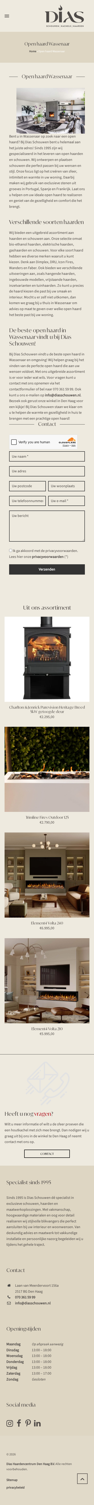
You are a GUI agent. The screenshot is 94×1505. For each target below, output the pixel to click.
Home (32, 51)
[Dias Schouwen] (64, 16)
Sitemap (12, 1480)
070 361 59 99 (25, 1297)
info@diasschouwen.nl (63, 395)
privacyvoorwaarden (48, 556)
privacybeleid (15, 1487)
